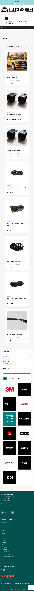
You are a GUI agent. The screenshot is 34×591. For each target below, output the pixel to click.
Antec (8, 74)
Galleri (3, 545)
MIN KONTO (17, 1)
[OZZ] (24, 439)
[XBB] (24, 469)
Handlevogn (7, 554)
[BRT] (24, 410)
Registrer (21, 3)
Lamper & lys (6, 361)
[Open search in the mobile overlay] (17, 17)
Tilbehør (5, 358)
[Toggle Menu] (32, 27)
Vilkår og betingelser (9, 556)
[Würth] (9, 469)
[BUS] (9, 425)
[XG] (9, 483)
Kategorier (4, 536)
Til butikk (4, 538)
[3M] (9, 396)
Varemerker (5, 356)
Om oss (4, 542)
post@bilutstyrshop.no (9, 503)
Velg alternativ (26, 83)
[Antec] (9, 410)
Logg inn (16, 3)
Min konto (6, 551)
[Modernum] (9, 439)
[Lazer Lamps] (24, 425)
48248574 (11, 23)
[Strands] (9, 454)
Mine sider (4, 549)
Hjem (2, 34)
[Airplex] (24, 396)
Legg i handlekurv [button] (26, 192)
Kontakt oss (5, 547)
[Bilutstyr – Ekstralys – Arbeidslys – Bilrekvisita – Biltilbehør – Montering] (17, 12)
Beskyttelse (5, 363)
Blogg (3, 540)
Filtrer (4, 378)
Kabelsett (9, 185)
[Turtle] (24, 454)
